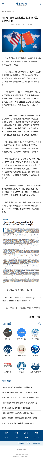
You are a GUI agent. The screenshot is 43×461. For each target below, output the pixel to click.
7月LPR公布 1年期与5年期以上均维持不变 (17, 387)
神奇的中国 (21, 339)
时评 (6, 433)
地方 (16, 437)
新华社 (21, 372)
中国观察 (7, 372)
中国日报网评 (35, 372)
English (21, 443)
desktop (36, 443)
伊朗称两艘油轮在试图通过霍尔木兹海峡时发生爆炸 (20, 392)
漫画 (26, 437)
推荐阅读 (6, 380)
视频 (36, 433)
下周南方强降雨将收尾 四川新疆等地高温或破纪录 (19, 418)
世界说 (35, 356)
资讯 (16, 433)
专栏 (6, 437)
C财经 (26, 433)
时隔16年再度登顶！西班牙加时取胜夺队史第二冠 (19, 403)
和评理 (11, 11)
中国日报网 (5, 11)
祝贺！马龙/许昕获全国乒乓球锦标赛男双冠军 (18, 423)
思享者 (7, 339)
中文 (28, 443)
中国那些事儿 (21, 356)
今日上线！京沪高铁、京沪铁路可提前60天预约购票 (20, 397)
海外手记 (35, 339)
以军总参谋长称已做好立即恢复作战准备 (16, 408)
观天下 (36, 437)
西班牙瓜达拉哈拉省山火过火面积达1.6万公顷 (18, 413)
